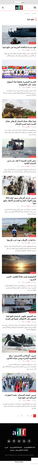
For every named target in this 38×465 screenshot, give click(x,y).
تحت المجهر (32, 272)
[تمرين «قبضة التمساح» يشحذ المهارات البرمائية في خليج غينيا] (19, 382)
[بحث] (3, 7)
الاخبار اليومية (32, 43)
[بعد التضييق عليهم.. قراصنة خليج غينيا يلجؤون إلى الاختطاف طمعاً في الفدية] (19, 303)
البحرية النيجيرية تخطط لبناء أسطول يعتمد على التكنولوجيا (21, 83)
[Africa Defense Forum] (19, 7)
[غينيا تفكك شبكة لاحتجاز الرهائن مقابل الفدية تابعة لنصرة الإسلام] (19, 108)
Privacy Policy (19, 462)
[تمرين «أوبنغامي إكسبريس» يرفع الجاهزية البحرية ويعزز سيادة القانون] (19, 343)
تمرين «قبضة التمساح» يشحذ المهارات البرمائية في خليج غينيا (20, 396)
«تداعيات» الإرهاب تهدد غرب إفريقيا (21, 240)
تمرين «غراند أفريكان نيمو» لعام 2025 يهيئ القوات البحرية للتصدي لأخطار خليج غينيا (19, 200)
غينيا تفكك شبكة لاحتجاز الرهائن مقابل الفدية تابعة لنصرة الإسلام (20, 122)
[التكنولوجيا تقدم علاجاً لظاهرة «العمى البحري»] (19, 264)
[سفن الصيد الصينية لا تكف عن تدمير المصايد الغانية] (19, 148)
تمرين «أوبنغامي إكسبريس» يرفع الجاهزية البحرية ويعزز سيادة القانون (21, 357)
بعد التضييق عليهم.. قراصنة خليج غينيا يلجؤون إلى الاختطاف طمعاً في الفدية (20, 317)
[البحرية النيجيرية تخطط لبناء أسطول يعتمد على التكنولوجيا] (19, 69)
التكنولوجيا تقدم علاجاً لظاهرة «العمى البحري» (21, 278)
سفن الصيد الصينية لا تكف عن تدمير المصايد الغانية (21, 162)
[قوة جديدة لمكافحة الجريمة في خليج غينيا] (19, 34)
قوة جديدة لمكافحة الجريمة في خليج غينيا (19, 47)
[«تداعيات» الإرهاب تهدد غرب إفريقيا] (19, 227)
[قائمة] (35, 7)
